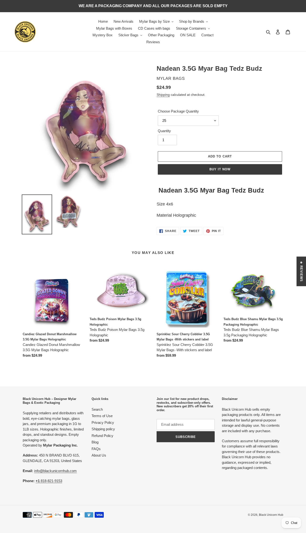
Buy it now (219, 169)
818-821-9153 (49, 481)
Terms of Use (102, 416)
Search (97, 409)
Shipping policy (103, 429)
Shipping (163, 95)
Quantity (164, 131)
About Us (99, 455)
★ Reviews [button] (301, 271)
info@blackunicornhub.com (55, 471)
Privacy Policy (103, 422)
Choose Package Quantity (178, 111)
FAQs (96, 449)
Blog (95, 442)
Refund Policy (102, 436)
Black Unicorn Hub (271, 515)
